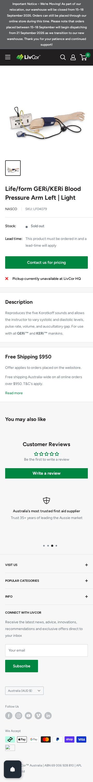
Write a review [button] (46, 473)
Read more (14, 393)
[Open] (12, 769)
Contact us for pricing (46, 262)
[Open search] (63, 57)
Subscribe (21, 666)
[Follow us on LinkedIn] (48, 715)
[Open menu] (7, 57)
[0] (83, 57)
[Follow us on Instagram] (18, 715)
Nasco (11, 209)
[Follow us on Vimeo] (38, 715)
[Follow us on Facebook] (8, 715)
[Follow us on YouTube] (28, 715)
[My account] (73, 57)
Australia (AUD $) (20, 691)
